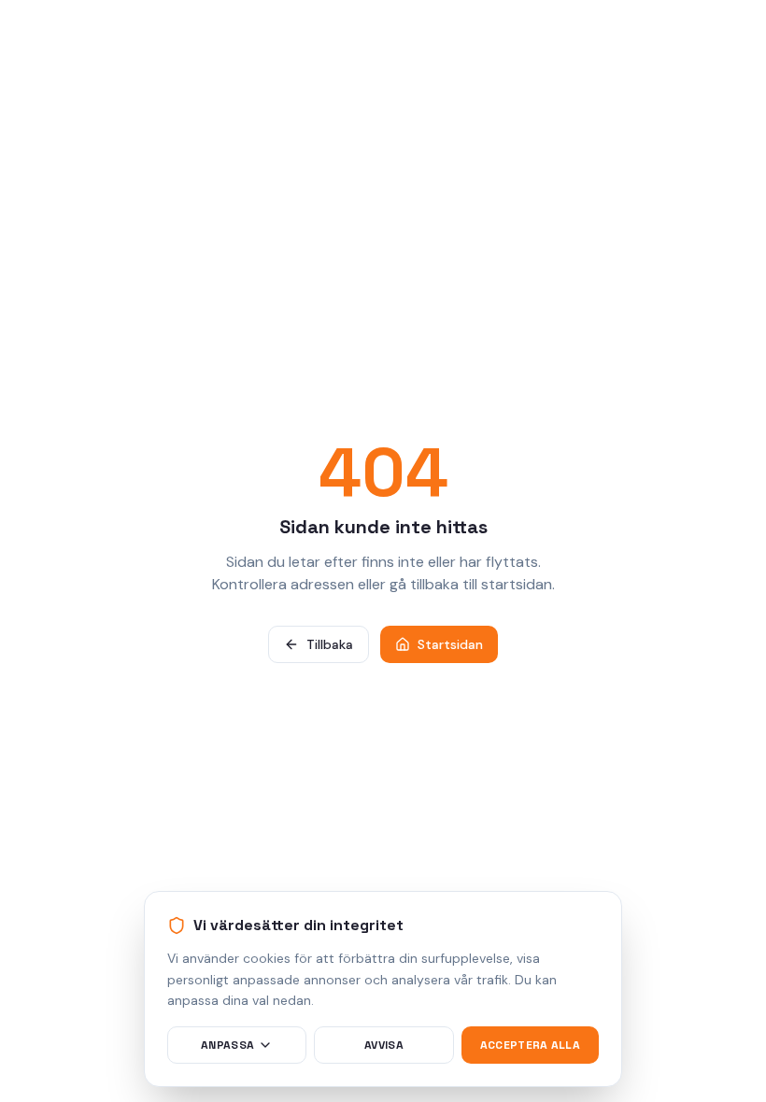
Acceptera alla (530, 1045)
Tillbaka (329, 644)
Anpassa (227, 1045)
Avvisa (384, 1045)
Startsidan (450, 644)
